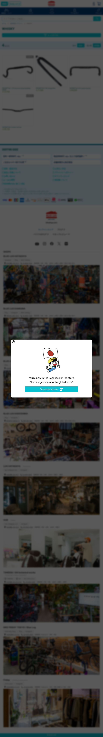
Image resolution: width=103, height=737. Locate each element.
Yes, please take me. (49, 389)
